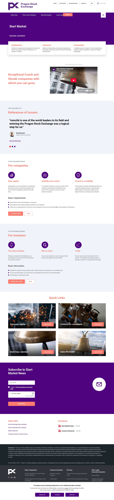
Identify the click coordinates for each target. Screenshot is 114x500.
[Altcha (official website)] (33, 394)
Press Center (62, 3)
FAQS (28, 213)
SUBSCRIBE (21, 404)
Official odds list (13, 431)
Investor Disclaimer (68, 431)
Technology (53, 479)
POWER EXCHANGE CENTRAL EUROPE (97, 480)
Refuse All (42, 494)
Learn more (47, 324)
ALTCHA (32, 396)
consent (66, 488)
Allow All (72, 494)
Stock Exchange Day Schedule (17, 427)
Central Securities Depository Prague (77, 479)
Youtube (14, 477)
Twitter (9, 477)
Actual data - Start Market (17, 36)
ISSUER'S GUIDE (15, 213)
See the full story (15, 141)
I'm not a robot (16, 393)
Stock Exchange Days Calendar (17, 424)
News (55, 3)
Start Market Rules (68, 426)
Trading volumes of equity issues (18, 434)
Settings (57, 494)
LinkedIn (12, 477)
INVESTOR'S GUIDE (16, 281)
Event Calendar (61, 15)
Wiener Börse (95, 475)
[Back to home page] (22, 6)
